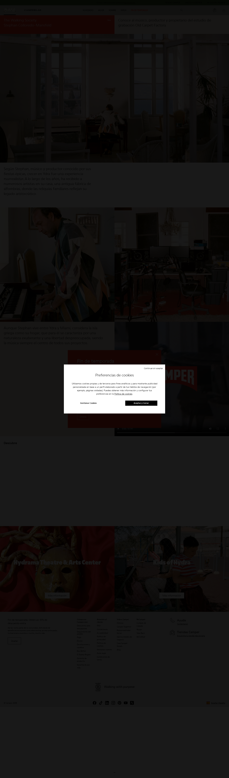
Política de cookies (123, 393)
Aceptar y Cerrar (141, 403)
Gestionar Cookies (88, 403)
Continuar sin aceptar (153, 368)
